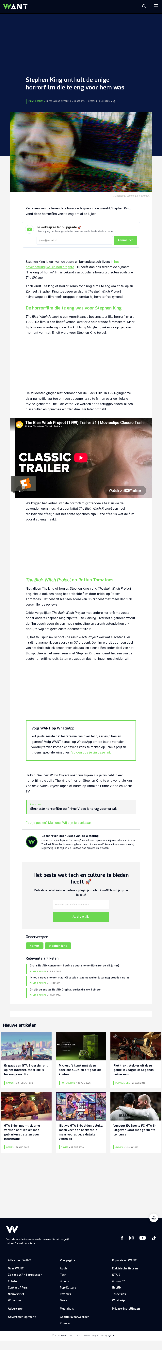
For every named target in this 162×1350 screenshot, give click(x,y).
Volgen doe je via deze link (91, 752)
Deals (63, 1300)
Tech (63, 1275)
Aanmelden (126, 240)
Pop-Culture (68, 1288)
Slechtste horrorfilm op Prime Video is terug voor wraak (73, 809)
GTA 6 (116, 1275)
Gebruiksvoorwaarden (74, 1317)
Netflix (116, 1288)
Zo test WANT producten (25, 1275)
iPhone (64, 1281)
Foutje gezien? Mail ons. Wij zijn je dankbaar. (59, 823)
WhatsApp (119, 1300)
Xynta (110, 1335)
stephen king (58, 946)
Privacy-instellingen (126, 1309)
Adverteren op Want (22, 1317)
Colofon (13, 1281)
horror (34, 946)
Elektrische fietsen (125, 1268)
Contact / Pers (18, 1288)
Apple (64, 1268)
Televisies (119, 1294)
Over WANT (16, 1268)
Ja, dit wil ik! (81, 917)
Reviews (65, 1294)
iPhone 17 (118, 1281)
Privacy (65, 1323)
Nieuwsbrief (16, 1294)
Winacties (15, 1300)
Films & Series (35, 101)
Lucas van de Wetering (58, 101)
